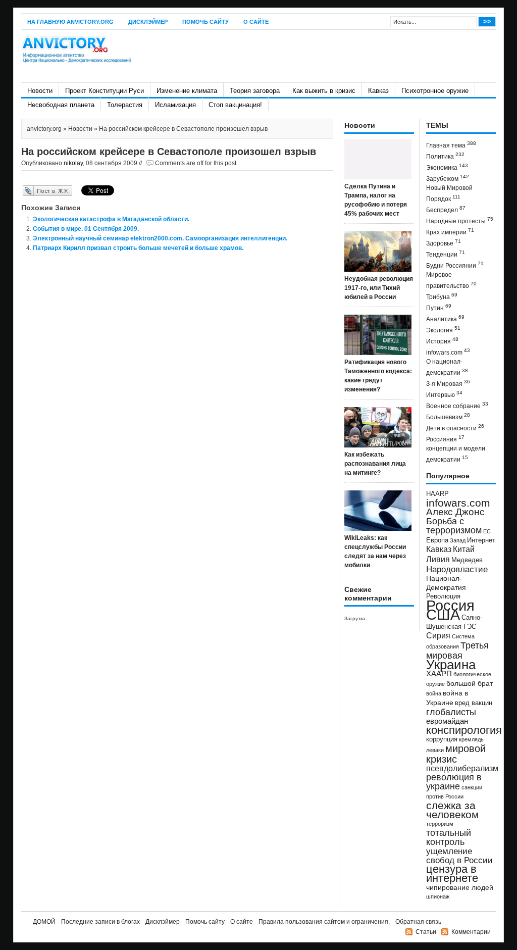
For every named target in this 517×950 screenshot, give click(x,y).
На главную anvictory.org (70, 22)
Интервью (444, 394)
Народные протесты (459, 220)
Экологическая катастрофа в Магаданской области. (111, 219)
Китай (464, 549)
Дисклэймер (148, 22)
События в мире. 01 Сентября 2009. (86, 228)
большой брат (469, 683)
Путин (438, 307)
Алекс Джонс (455, 512)
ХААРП (439, 674)
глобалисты (451, 712)
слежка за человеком (452, 809)
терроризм (439, 824)
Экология (443, 329)
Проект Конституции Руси (104, 90)
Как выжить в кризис (323, 90)
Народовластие (457, 569)
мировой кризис (456, 754)
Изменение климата (187, 90)
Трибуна (441, 296)
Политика (445, 156)
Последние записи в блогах (100, 921)
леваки (435, 750)
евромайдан (447, 721)
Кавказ (378, 90)
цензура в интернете (452, 873)
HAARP (437, 493)
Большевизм (448, 416)
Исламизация (175, 105)
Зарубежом (447, 178)
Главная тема (451, 144)
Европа (437, 540)
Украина (451, 665)
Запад (458, 540)
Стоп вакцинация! (235, 105)
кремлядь (471, 739)
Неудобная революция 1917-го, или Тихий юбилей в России (378, 288)
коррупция (441, 739)
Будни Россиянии (455, 265)
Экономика (447, 167)
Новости (40, 90)
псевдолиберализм (462, 768)
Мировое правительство (451, 280)
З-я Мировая (448, 383)
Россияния (445, 438)
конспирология (464, 730)
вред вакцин (473, 703)
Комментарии (471, 931)
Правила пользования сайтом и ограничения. (324, 921)
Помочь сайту (205, 22)
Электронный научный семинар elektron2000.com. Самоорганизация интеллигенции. (160, 238)
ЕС (487, 531)
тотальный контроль (448, 837)
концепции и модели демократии (455, 454)
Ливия (438, 559)
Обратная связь (418, 921)
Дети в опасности (455, 427)
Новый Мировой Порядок (449, 193)
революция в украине (454, 781)
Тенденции (445, 253)
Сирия (438, 635)
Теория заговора (255, 90)
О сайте (256, 22)
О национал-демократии (447, 367)
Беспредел (446, 209)
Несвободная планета (60, 105)
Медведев (467, 560)
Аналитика (445, 318)
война (433, 693)
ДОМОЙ (44, 921)
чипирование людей (459, 887)
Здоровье (443, 242)
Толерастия (124, 105)
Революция (443, 596)
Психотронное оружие (435, 90)
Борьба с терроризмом (454, 525)
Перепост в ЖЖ (32, 190)
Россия (450, 605)
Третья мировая (457, 650)
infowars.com (448, 351)
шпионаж (437, 896)
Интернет (481, 540)
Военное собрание (457, 405)
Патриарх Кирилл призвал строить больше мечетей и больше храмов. (138, 248)
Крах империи (450, 231)
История (442, 340)
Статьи (426, 931)
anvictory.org (44, 128)
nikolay (73, 163)
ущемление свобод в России (459, 855)
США (443, 614)
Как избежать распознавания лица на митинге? (375, 463)
